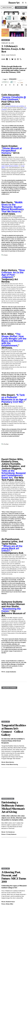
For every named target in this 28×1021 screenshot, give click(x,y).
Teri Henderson (10, 832)
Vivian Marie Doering (12, 764)
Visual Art (5, 40)
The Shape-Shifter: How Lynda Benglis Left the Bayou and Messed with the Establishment (13, 340)
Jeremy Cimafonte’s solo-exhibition (14, 106)
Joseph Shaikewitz (11, 55)
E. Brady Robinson (11, 834)
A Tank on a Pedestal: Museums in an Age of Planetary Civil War (13, 398)
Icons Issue (23, 353)
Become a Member (21, 7)
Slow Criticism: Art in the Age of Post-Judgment (13, 273)
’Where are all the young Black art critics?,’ (11, 548)
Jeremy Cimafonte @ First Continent (13, 98)
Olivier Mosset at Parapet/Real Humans (11, 150)
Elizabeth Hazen (10, 901)
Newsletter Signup (7, 7)
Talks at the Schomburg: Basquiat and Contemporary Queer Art (13, 474)
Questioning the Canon (11, 609)
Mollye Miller (9, 904)
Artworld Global (7, 798)
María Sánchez (10, 762)
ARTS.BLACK (13, 568)
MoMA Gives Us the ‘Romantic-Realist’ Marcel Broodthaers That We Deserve (12, 207)
